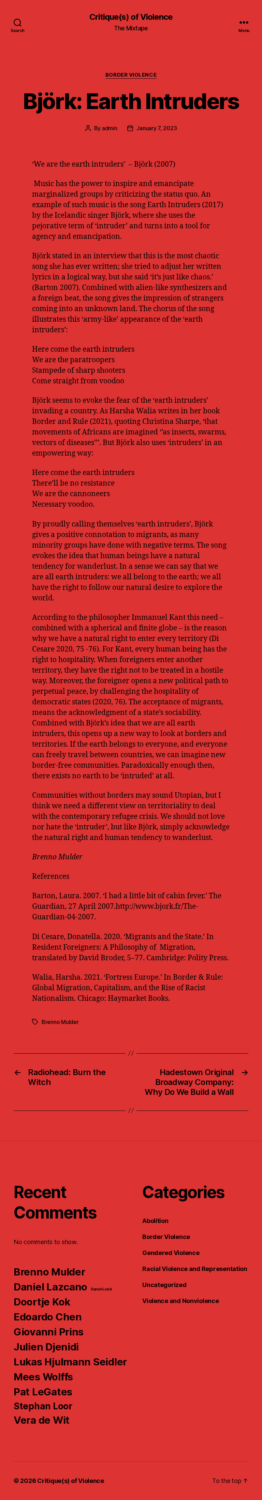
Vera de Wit (42, 1420)
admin (109, 128)
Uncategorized (164, 1284)
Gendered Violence (170, 1252)
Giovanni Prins (49, 1332)
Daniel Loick (101, 1289)
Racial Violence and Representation (194, 1268)
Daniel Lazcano (50, 1287)
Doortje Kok (42, 1302)
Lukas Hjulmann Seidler (70, 1362)
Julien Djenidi (46, 1347)
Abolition (155, 1220)
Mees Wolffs (43, 1377)
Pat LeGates (43, 1392)
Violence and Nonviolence (180, 1300)
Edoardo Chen (48, 1317)
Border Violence (131, 75)
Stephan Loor (43, 1406)
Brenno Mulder (60, 1022)
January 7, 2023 (156, 128)
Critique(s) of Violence (131, 17)
